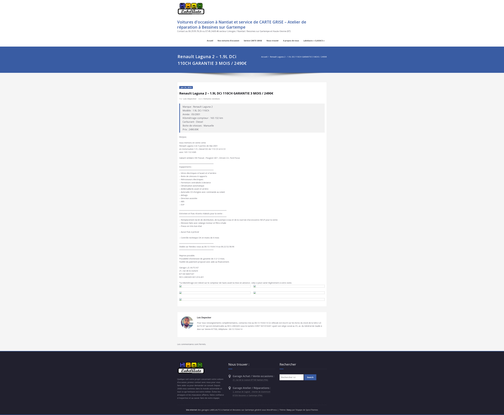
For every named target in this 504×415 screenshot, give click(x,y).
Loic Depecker (189, 98)
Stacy (289, 409)
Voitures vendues (211, 98)
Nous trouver (273, 40)
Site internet (191, 409)
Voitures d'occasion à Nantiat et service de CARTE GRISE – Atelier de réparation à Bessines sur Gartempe (241, 24)
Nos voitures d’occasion (228, 40)
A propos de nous (291, 40)
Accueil (210, 40)
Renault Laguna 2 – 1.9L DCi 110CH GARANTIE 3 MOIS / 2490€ (298, 56)
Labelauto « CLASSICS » (314, 40)
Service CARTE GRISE (253, 40)
